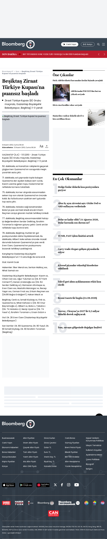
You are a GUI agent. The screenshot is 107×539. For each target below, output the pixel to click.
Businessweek (8, 438)
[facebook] (62, 485)
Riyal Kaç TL (49, 461)
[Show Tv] (86, 503)
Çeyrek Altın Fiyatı (31, 447)
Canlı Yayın (7, 442)
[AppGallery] (43, 485)
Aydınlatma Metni (94, 454)
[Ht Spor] (30, 503)
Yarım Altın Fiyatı (30, 457)
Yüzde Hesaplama (73, 466)
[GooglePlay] (25, 485)
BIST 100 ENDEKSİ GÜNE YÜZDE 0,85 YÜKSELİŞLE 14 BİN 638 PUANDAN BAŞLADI (55, 54)
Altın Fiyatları (28, 438)
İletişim (89, 469)
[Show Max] (103, 503)
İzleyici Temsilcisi (93, 445)
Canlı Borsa (70, 438)
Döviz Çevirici (50, 442)
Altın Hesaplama (72, 461)
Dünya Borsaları (9, 457)
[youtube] (76, 485)
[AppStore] (8, 485)
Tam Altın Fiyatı (30, 452)
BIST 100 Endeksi (72, 457)
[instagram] (68, 485)
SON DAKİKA (9, 54)
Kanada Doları (50, 466)
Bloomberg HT (7, 71)
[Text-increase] (41, 146)
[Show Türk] (94, 503)
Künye (5, 466)
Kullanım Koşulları (94, 450)
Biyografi (90, 464)
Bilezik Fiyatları (71, 452)
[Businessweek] (69, 503)
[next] (104, 54)
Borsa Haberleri (9, 452)
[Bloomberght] (18, 44)
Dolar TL (47, 447)
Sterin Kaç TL (50, 457)
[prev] (99, 54)
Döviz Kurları (49, 438)
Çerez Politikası (92, 459)
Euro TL (47, 452)
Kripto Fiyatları (8, 461)
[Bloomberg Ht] (46, 503)
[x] (55, 485)
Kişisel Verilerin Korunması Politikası (95, 439)
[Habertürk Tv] (19, 503)
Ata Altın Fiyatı (29, 461)
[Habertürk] (6, 503)
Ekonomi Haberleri (10, 447)
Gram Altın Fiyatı (30, 442)
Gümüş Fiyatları (72, 442)
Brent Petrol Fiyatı (73, 447)
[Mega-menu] (103, 44)
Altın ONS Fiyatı (30, 466)
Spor (17, 71)
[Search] (98, 44)
